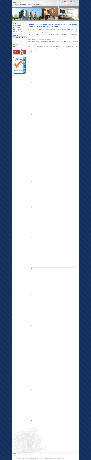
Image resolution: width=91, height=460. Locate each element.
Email (60, 1)
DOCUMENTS (55, 7)
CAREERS (70, 7)
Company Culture (17, 27)
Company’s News (17, 25)
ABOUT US (35, 7)
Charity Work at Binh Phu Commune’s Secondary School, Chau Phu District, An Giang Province (53, 25)
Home (53, 1)
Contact (57, 1)
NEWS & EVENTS (62, 7)
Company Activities (18, 29)
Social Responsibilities (18, 31)
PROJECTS (48, 7)
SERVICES (42, 7)
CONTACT (76, 7)
